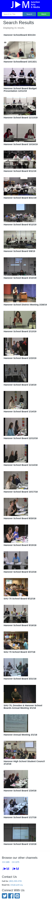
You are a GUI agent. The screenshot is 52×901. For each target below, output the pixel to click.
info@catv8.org (16, 885)
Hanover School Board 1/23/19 (20, 358)
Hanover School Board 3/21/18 (20, 678)
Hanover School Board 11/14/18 (20, 465)
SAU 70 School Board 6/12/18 (19, 598)
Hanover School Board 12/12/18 (21, 438)
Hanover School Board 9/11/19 (20, 171)
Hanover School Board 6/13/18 (20, 572)
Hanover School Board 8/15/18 (20, 545)
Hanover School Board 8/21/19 (20, 198)
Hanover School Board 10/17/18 (21, 491)
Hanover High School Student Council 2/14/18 (24, 762)
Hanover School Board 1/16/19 (20, 385)
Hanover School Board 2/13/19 (20, 331)
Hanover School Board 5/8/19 (19, 251)
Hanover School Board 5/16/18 (20, 625)
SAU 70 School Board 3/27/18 (19, 652)
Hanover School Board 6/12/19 (20, 224)
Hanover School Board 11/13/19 (20, 117)
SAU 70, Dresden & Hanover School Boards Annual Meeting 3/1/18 (23, 706)
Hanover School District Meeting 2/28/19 (25, 304)
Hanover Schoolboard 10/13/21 (20, 61)
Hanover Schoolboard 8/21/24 (19, 35)
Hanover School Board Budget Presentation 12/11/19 (20, 89)
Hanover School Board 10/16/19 (21, 144)
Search (29, 14)
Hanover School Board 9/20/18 (20, 518)
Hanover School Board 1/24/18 (20, 790)
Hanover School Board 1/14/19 (20, 411)
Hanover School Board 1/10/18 (20, 844)
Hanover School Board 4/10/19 (20, 278)
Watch (43, 14)
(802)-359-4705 (15, 881)
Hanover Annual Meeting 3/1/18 (20, 734)
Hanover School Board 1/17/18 (20, 817)
